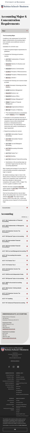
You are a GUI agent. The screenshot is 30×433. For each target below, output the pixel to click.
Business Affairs (10, 387)
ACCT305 (8, 143)
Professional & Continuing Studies (8, 409)
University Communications (8, 381)
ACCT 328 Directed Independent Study (12, 274)
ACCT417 (8, 156)
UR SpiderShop (19, 390)
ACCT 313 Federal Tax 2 (8, 265)
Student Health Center (20, 413)
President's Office (10, 377)
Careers (17, 381)
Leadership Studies (10, 404)
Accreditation (19, 392)
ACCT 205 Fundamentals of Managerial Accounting (13, 226)
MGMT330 (8, 107)
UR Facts (18, 375)
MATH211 (8, 77)
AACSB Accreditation (15, 360)
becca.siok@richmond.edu (9, 338)
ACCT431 (8, 159)
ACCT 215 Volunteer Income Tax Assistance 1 (11, 231)
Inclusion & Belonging (20, 379)
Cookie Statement (23, 425)
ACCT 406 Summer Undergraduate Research (11, 288)
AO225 (7, 85)
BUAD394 (8, 96)
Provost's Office (10, 379)
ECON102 (8, 74)
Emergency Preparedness (21, 404)
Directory (18, 388)
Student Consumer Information (22, 394)
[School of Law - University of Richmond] (15, 349)
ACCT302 (8, 139)
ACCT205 (15, 188)
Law (13, 406)
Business (12, 402)
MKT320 (8, 110)
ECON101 (8, 71)
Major (3, 31)
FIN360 (7, 102)
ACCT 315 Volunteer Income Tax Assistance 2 (11, 269)
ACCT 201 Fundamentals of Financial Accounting (12, 221)
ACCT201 (8, 59)
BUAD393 (8, 93)
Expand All (24, 216)
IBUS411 (12, 114)
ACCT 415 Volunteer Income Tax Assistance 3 (11, 294)
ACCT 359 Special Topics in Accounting (13, 278)
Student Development (9, 383)
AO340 (7, 90)
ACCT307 (8, 148)
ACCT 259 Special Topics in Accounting (13, 236)
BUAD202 (8, 64)
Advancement (11, 389)
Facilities (18, 409)
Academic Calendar (20, 377)
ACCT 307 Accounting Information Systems (11, 256)
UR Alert (17, 400)
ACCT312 (8, 153)
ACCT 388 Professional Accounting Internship (12, 283)
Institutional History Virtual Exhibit (21, 384)
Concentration (6, 207)
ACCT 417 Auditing (7, 298)
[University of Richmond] (15, 2)
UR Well (17, 411)
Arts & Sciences (10, 400)
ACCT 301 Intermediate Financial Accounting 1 (11, 241)
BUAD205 (8, 68)
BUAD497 (8, 99)
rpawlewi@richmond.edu (9, 329)
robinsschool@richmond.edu (15, 357)
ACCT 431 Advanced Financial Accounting (13, 303)
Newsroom (18, 386)
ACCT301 (8, 134)
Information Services (9, 385)
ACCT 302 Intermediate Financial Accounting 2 (11, 246)
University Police (19, 402)
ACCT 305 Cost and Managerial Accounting (14, 251)
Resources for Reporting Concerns (21, 407)
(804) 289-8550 (15, 355)
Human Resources (10, 375)
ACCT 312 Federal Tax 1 (8, 260)
